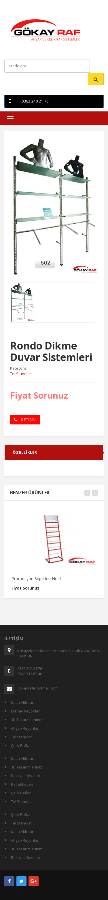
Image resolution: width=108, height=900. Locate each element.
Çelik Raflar (21, 745)
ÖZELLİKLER (25, 452)
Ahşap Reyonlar (25, 728)
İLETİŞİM (28, 419)
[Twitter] (21, 881)
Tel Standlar (21, 736)
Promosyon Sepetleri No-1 (36, 578)
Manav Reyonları (26, 711)
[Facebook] (9, 881)
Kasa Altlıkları (22, 702)
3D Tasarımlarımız (26, 719)
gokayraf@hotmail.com (37, 688)
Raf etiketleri (22, 784)
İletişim (57, 4)
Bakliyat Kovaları (25, 775)
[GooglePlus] (34, 881)
